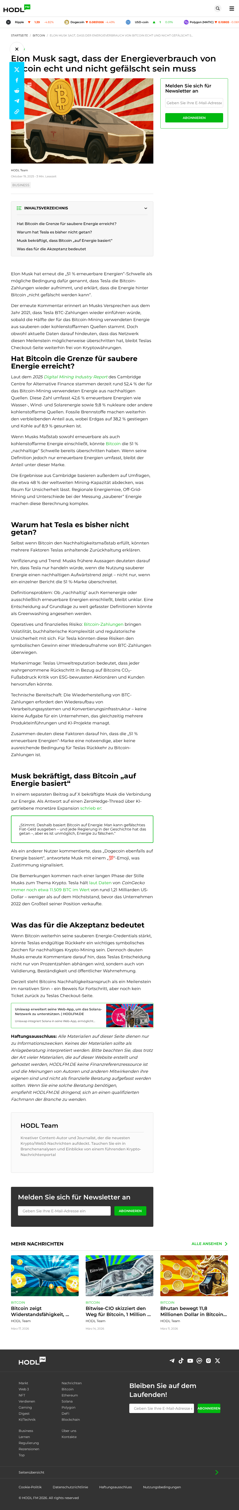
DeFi (65, 1413)
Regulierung (29, 1443)
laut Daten (100, 882)
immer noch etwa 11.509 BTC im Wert (51, 889)
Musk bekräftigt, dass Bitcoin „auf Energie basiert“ (64, 240)
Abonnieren (194, 118)
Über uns (69, 1431)
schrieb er (90, 808)
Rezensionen (29, 1449)
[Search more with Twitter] (217, 1360)
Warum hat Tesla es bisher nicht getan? (54, 232)
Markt (23, 1383)
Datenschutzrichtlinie (70, 1487)
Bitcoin (113, 443)
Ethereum (70, 1395)
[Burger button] (230, 8)
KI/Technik (27, 1419)
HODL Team (19, 170)
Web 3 (24, 1389)
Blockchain (71, 1419)
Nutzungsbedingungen (162, 1487)
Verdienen (27, 1401)
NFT (22, 1395)
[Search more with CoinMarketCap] (199, 1360)
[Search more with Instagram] (208, 1361)
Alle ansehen (207, 1244)
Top (22, 1455)
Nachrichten (72, 1383)
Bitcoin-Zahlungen (104, 624)
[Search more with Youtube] (190, 1361)
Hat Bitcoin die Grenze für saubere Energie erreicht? (66, 224)
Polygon (68, 1407)
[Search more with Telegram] (172, 1360)
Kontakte (69, 1437)
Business (26, 1431)
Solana (67, 1401)
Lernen (24, 1437)
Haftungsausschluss (115, 1487)
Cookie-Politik (30, 1487)
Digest (24, 1413)
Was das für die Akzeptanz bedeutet (51, 249)
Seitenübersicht (31, 1472)
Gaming (25, 1407)
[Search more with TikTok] (181, 1360)
